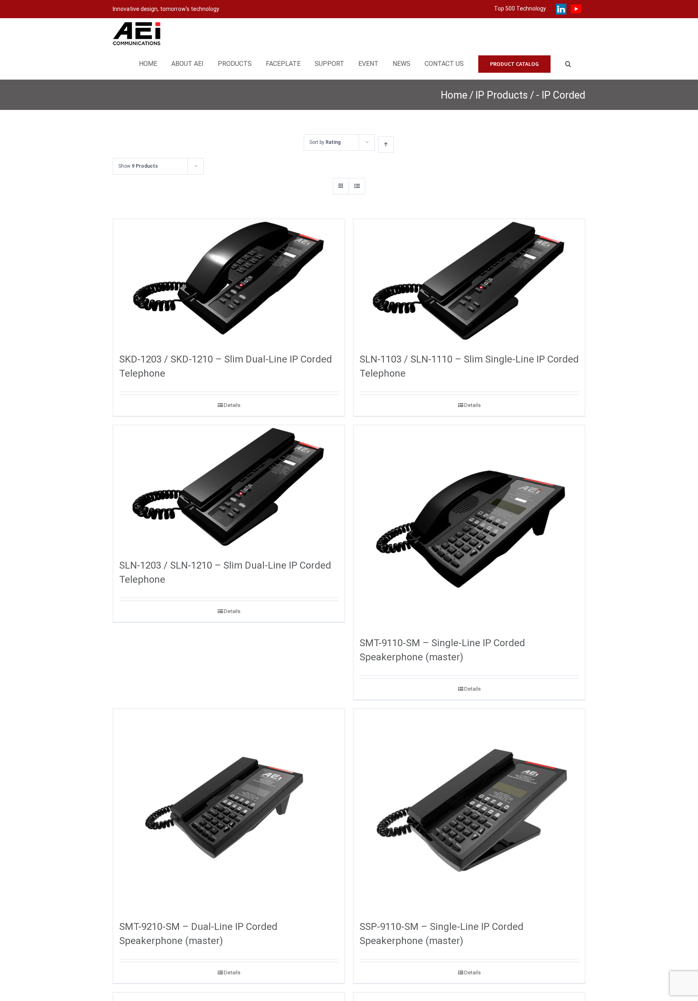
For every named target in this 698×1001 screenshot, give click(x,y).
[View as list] (357, 186)
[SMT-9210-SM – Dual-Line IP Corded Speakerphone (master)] (229, 810)
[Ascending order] (386, 144)
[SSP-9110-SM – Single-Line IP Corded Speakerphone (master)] (469, 810)
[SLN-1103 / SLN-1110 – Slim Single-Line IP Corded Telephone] (469, 281)
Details (232, 405)
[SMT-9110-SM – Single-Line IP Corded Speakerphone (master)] (469, 526)
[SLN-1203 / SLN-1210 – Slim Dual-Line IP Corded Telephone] (229, 487)
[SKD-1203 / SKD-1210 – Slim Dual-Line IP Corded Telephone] (229, 281)
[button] (568, 63)
